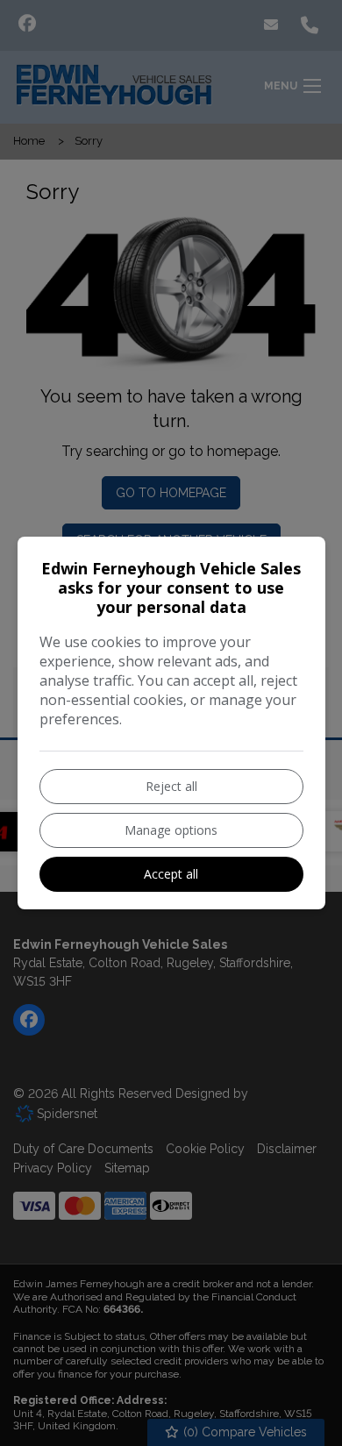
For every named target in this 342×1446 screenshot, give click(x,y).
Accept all (171, 873)
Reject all (171, 786)
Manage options (171, 830)
